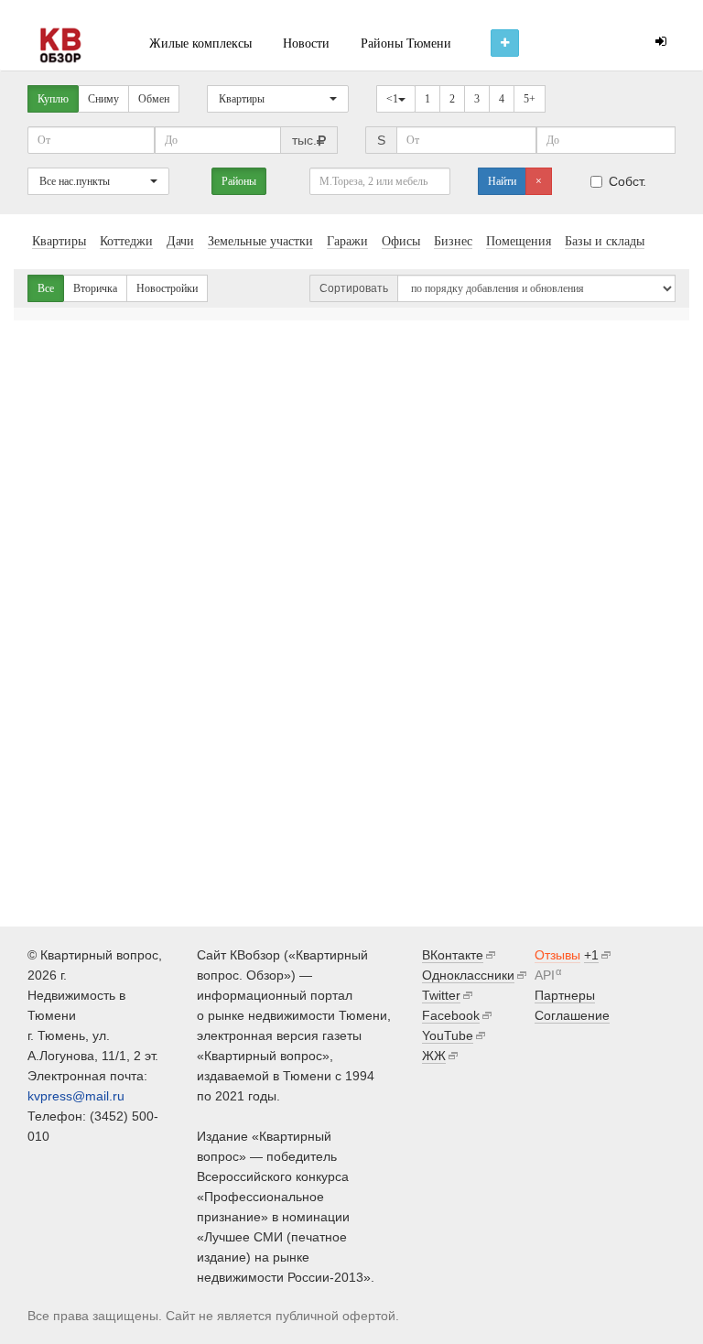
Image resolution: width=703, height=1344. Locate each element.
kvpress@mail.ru (75, 1096)
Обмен (153, 98)
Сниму (103, 98)
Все (46, 288)
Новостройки (167, 288)
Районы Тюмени (406, 43)
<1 (392, 98)
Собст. (627, 181)
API (545, 975)
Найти (502, 181)
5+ (529, 98)
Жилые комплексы (200, 43)
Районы (239, 181)
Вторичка (95, 288)
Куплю (53, 98)
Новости (306, 43)
